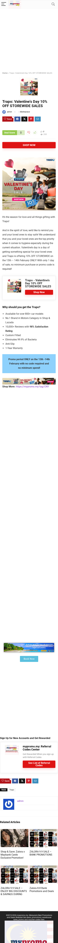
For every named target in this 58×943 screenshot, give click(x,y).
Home (4, 73)
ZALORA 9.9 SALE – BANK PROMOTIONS (41, 853)
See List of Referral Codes (39, 764)
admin (9, 112)
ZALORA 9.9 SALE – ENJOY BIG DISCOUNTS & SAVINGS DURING (14, 891)
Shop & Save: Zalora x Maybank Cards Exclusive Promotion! (13, 854)
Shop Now (29, 145)
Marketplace (25, 112)
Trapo (11, 790)
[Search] (53, 4)
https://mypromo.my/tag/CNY (32, 386)
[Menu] (3, 4)
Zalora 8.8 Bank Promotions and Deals (42, 890)
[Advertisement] (29, 38)
